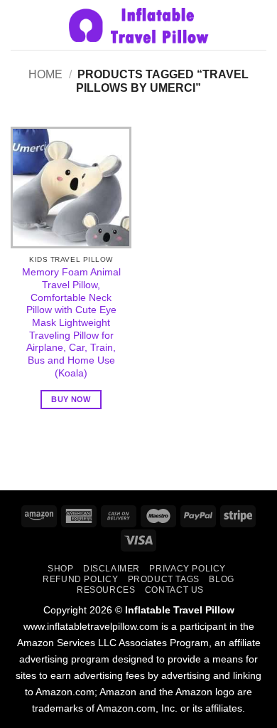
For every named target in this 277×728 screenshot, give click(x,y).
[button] (19, 24)
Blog (221, 579)
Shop (60, 569)
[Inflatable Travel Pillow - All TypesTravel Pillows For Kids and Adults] (138, 25)
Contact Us (174, 590)
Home (45, 74)
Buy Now (70, 399)
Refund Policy (80, 579)
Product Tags (164, 579)
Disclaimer (111, 569)
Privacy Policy (187, 569)
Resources (106, 590)
